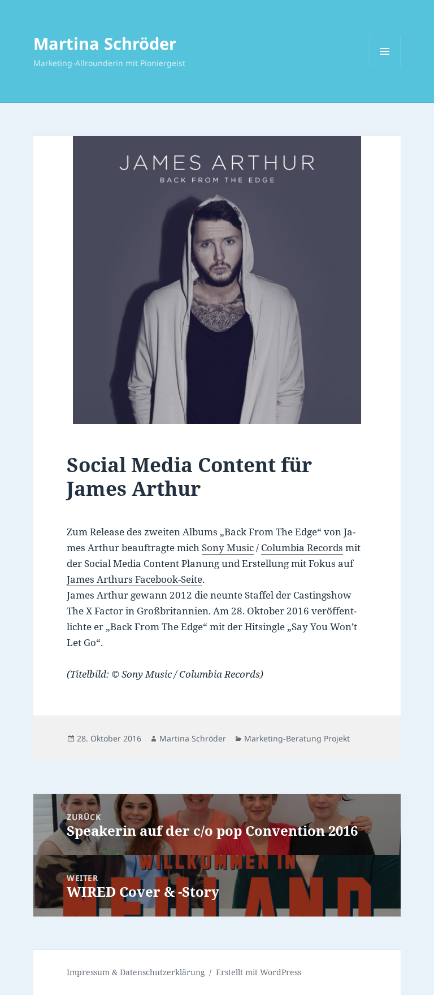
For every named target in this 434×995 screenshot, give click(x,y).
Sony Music (228, 547)
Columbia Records (302, 547)
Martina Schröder (104, 43)
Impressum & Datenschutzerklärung (136, 972)
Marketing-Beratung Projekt (297, 738)
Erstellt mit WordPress (258, 972)
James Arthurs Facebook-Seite (134, 579)
